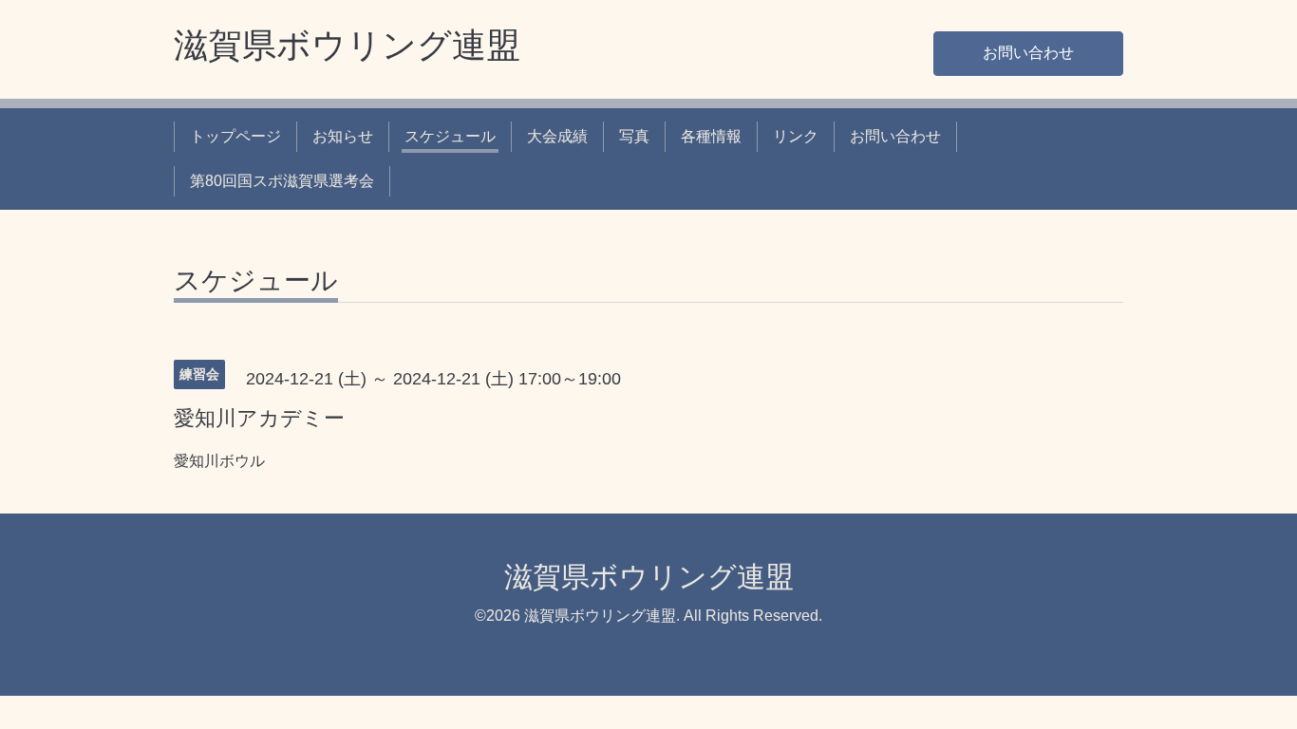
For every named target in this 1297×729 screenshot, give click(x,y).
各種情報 (711, 136)
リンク (795, 136)
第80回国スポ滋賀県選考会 (282, 181)
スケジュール (450, 136)
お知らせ (342, 136)
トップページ (235, 136)
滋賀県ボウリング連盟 (347, 45)
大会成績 (557, 136)
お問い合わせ (1028, 53)
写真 (634, 136)
